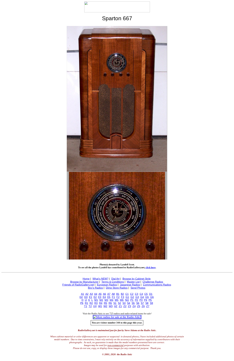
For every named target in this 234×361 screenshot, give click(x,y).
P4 (145, 299)
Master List (133, 281)
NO (127, 299)
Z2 (125, 306)
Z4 (134, 306)
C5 (146, 293)
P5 (150, 299)
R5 (105, 303)
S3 (124, 303)
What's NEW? (100, 278)
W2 (105, 306)
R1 (86, 303)
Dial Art (115, 278)
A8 (113, 293)
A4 (95, 293)
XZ (115, 306)
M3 (106, 299)
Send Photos (138, 287)
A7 (108, 293)
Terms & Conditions (112, 281)
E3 (99, 297)
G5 (147, 297)
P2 (136, 299)
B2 (122, 293)
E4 (104, 297)
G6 (152, 297)
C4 (141, 293)
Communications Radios (157, 284)
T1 (85, 306)
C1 (127, 293)
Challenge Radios (153, 281)
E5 (108, 297)
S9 (151, 303)
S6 (137, 303)
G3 (137, 297)
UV (95, 306)
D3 (86, 297)
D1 (150, 293)
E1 (90, 297)
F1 (113, 297)
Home (86, 278)
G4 (142, 297)
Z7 (147, 306)
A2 (86, 293)
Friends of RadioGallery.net (78, 284)
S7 (142, 303)
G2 (132, 297)
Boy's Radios (95, 287)
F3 (122, 297)
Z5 (138, 306)
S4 (128, 303)
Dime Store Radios (117, 287)
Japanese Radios (130, 284)
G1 (127, 297)
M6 (122, 299)
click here (151, 267)
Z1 (120, 306)
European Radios (107, 284)
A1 (82, 293)
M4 (111, 299)
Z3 (129, 306)
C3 (136, 293)
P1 (131, 299)
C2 (131, 293)
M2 (101, 299)
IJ (86, 299)
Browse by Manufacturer (84, 281)
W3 (111, 306)
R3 (96, 303)
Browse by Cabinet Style (136, 278)
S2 (119, 303)
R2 (91, 303)
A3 (91, 293)
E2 (95, 297)
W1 (100, 306)
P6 (81, 303)
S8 (146, 303)
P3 (141, 299)
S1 (114, 303)
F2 (118, 297)
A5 (100, 293)
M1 (96, 299)
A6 (104, 293)
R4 (100, 303)
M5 (116, 299)
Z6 (143, 306)
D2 (81, 297)
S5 (133, 303)
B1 (117, 293)
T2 (90, 306)
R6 (110, 303)
